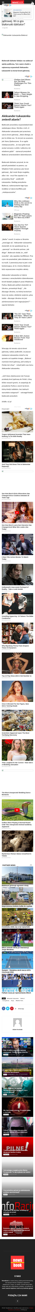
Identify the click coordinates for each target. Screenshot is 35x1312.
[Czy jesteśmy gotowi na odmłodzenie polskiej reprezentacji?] (17, 1187)
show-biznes (15, 1286)
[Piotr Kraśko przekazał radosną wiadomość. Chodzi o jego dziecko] (17, 1047)
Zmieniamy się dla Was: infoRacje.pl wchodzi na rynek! (15, 1211)
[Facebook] (17, 1301)
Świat (5, 1094)
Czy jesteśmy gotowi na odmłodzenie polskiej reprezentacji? (16, 1191)
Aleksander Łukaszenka (13, 998)
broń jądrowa (6, 1000)
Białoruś (22, 998)
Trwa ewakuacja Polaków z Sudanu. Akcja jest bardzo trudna (15, 1151)
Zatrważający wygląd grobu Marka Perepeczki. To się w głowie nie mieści (16, 1171)
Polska (5, 1234)
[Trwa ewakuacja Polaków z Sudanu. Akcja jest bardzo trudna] (17, 1147)
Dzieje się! (6, 1134)
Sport (5, 1074)
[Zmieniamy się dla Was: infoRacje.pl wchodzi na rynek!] (17, 1207)
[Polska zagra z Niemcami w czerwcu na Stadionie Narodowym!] (17, 1067)
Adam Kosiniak (17, 1029)
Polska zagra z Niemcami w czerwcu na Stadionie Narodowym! (17, 1071)
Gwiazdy (6, 1054)
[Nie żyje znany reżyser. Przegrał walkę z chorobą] (17, 1107)
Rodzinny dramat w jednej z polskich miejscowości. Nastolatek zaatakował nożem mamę (16, 1230)
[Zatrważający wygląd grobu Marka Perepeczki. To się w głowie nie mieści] (17, 1167)
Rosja (12, 1000)
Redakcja (17, 1310)
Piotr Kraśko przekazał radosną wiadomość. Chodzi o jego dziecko (15, 1051)
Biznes (5, 1194)
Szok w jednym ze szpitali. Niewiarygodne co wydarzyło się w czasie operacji (15, 1090)
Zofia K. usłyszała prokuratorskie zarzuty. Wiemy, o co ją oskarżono (15, 1131)
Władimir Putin (19, 1000)
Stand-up (6, 1114)
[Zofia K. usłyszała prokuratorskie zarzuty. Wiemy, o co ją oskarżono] (17, 1127)
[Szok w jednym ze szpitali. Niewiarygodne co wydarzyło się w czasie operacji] (17, 1087)
